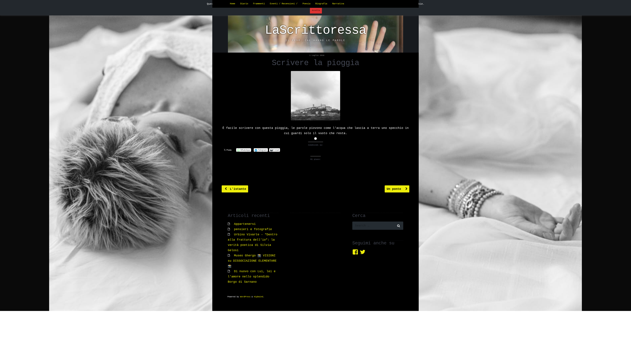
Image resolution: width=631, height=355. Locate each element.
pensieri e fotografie (253, 229)
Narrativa (338, 3)
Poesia (306, 3)
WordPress (245, 297)
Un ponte (395, 189)
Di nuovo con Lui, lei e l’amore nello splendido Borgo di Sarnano (252, 277)
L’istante (237, 189)
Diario (244, 3)
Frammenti (259, 3)
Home (232, 3)
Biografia (321, 3)
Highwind (258, 297)
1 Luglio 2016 (316, 55)
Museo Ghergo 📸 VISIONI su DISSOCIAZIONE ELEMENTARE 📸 (252, 261)
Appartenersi (245, 224)
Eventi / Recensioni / (283, 3)
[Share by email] (315, 138)
